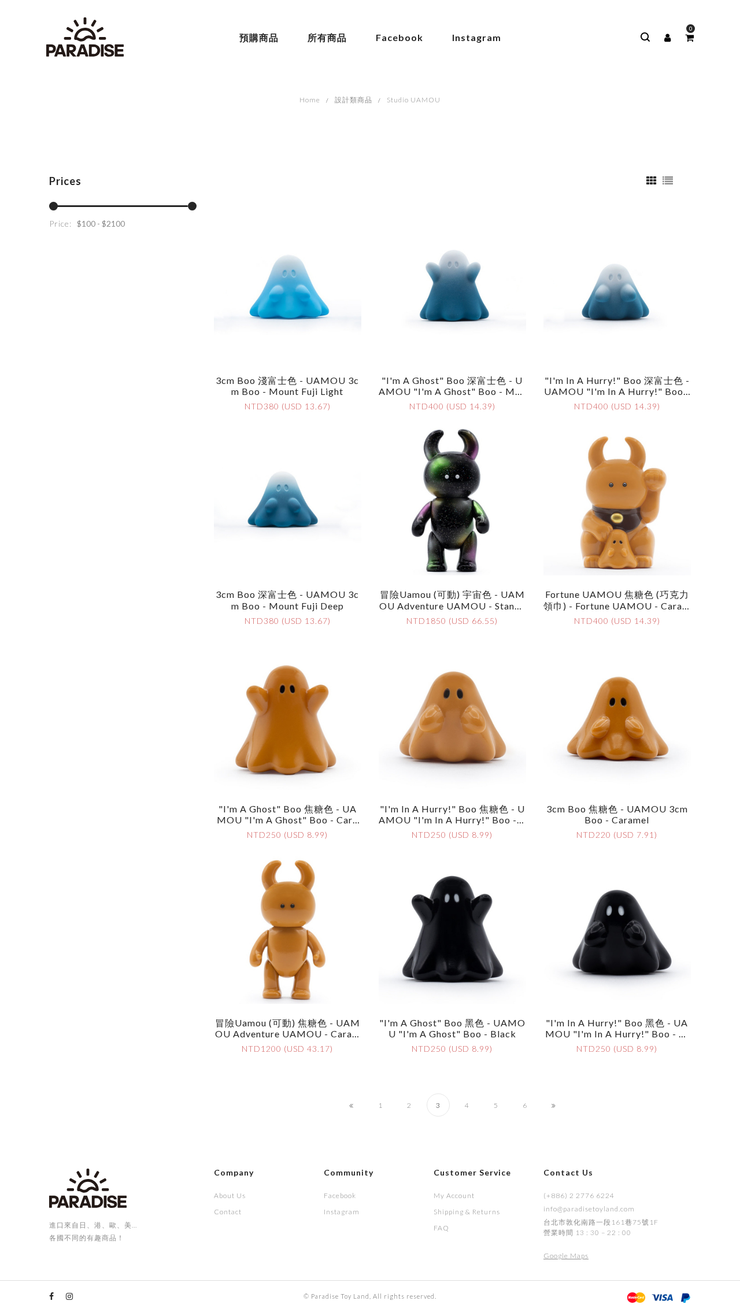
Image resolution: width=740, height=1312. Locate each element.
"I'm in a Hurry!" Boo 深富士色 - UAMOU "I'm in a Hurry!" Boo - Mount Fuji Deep (617, 391)
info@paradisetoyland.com (589, 1208)
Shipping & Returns (467, 1211)
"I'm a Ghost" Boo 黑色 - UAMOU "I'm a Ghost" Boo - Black (452, 1028)
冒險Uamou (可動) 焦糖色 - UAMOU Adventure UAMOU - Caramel (287, 1033)
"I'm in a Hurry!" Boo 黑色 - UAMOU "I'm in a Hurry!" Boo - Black (617, 1033)
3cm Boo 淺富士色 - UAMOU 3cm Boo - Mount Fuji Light (287, 386)
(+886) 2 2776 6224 (579, 1195)
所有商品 (327, 37)
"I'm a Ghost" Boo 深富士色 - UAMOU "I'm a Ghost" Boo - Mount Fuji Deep (452, 391)
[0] (689, 37)
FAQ (441, 1228)
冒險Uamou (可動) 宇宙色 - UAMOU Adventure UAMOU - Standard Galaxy (452, 605)
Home (309, 99)
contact (228, 1211)
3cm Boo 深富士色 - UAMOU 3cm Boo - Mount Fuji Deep (287, 600)
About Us (230, 1195)
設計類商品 (353, 99)
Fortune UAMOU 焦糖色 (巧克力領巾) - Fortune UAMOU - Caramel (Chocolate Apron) (616, 605)
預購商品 (259, 37)
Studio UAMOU (414, 99)
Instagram (476, 37)
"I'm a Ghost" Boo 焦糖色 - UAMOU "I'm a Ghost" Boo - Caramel (287, 819)
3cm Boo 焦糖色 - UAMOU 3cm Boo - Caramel (617, 814)
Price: (60, 224)
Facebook (399, 37)
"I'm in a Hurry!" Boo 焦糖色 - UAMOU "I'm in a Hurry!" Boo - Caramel (452, 819)
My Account (454, 1195)
